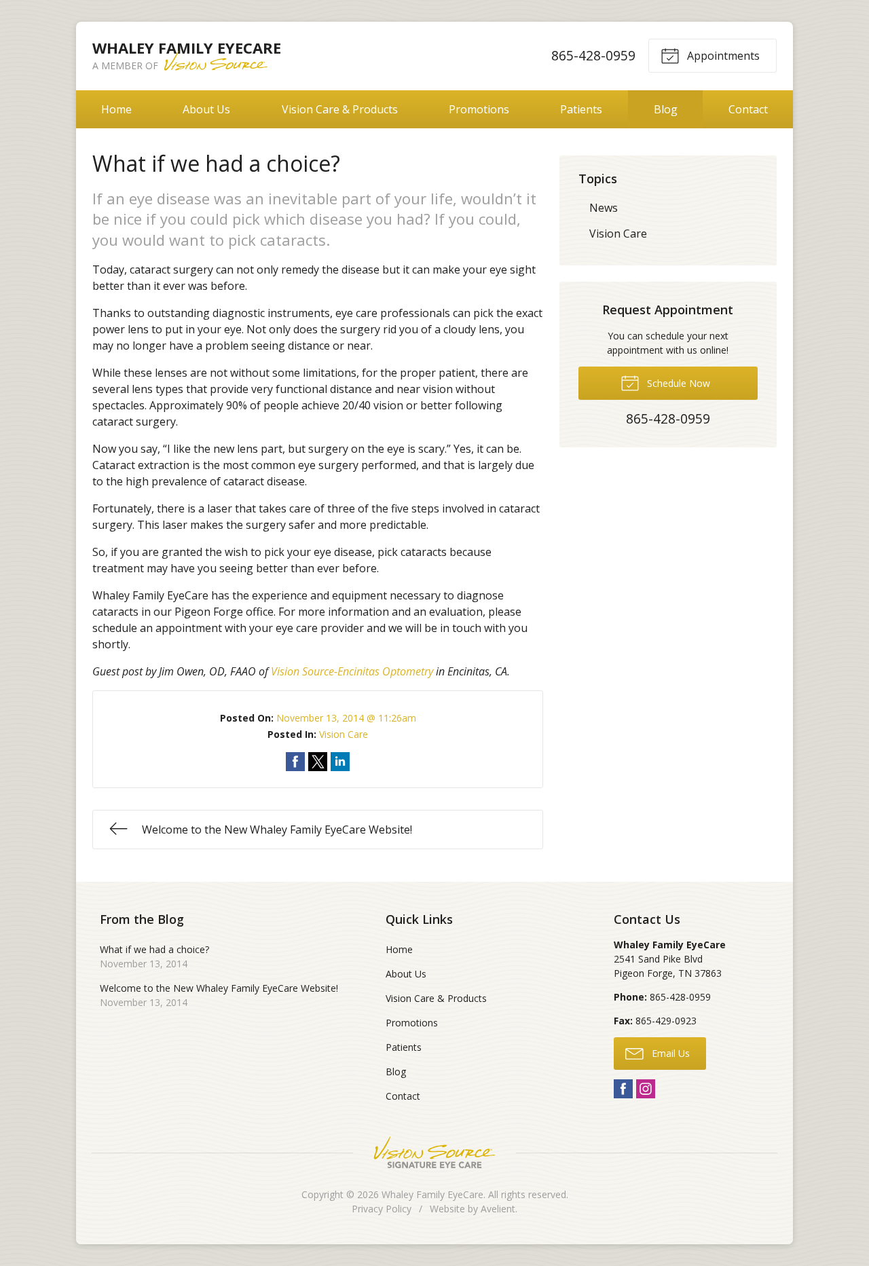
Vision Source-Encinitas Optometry (352, 671)
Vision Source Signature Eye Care (434, 1152)
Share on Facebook (295, 761)
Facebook (623, 1088)
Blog (666, 109)
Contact (748, 109)
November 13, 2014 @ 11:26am (346, 717)
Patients (581, 109)
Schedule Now (677, 383)
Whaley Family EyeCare (432, 1194)
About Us (206, 109)
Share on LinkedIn (340, 761)
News (603, 207)
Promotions (479, 109)
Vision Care (343, 734)
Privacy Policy (381, 1208)
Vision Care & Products (340, 109)
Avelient (498, 1208)
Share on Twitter (317, 761)
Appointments (722, 55)
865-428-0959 (593, 55)
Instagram (645, 1088)
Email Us (669, 1053)
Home (116, 109)
